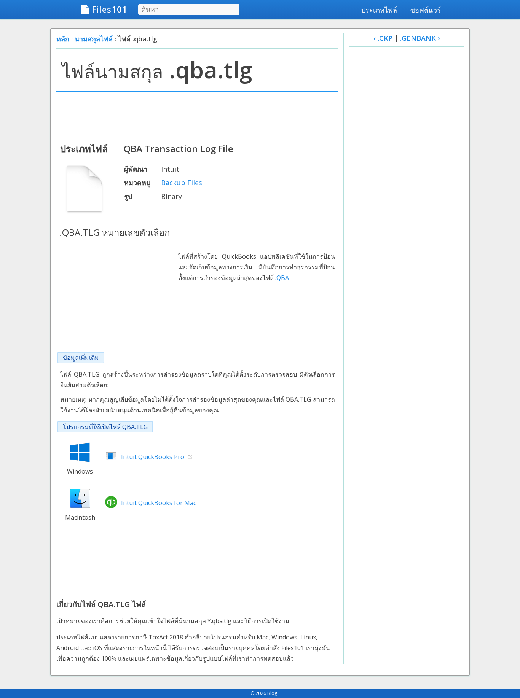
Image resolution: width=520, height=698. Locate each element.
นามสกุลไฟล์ (94, 38)
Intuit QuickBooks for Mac (158, 503)
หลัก (62, 38)
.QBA (282, 277)
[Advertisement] (197, 117)
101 (110, 9)
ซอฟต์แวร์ (425, 9)
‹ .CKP (382, 38)
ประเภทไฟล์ (379, 9)
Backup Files (181, 182)
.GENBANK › (420, 38)
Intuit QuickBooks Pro (152, 457)
